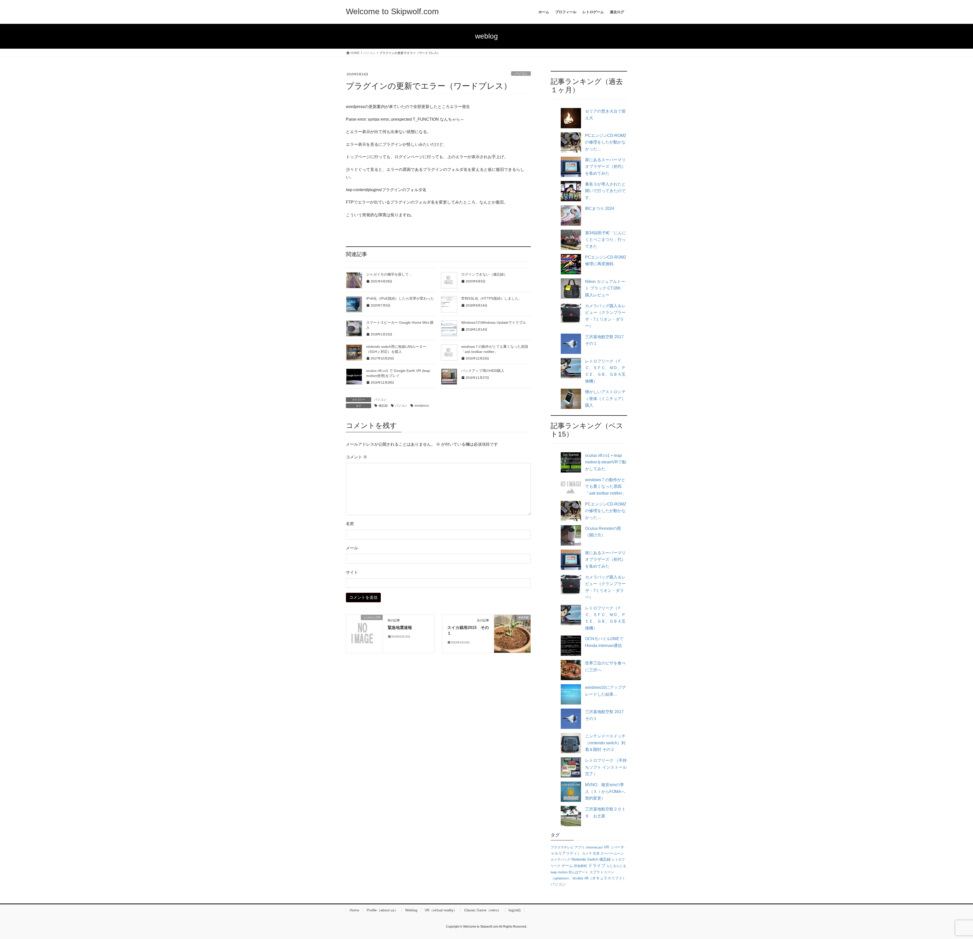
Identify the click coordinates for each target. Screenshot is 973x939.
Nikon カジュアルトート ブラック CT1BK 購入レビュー (605, 288)
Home (354, 910)
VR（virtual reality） (441, 910)
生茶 (596, 853)
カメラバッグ (560, 859)
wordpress (422, 405)
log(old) (515, 910)
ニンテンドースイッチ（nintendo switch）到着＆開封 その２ (605, 743)
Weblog (411, 910)
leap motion (559, 872)
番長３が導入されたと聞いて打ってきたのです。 (605, 191)
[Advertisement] (438, 230)
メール (352, 548)
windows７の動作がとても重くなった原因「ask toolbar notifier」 (605, 486)
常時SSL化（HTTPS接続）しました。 (491, 298)
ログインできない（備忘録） (484, 274)
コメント (356, 457)
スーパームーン (612, 853)
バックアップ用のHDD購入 (482, 371)
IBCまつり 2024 (599, 208)
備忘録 (383, 405)
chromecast (594, 847)
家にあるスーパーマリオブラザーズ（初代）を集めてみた (605, 166)
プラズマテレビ (562, 847)
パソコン (521, 74)
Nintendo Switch (584, 859)
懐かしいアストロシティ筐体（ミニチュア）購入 (605, 398)
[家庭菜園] (512, 633)
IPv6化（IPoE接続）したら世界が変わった (400, 298)
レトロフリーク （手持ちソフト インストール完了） (606, 767)
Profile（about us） (382, 910)
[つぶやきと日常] (364, 633)
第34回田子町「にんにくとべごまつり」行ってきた (605, 239)
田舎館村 (580, 866)
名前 (350, 523)
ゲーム (567, 866)
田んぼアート (578, 872)
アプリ (580, 847)
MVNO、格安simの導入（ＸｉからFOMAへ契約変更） (605, 791)
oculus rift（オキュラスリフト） (599, 878)
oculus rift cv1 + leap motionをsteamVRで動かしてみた (605, 462)
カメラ (587, 853)
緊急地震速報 (400, 627)
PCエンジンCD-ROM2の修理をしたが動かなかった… (605, 142)
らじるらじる (616, 866)
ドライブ (596, 865)
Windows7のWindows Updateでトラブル (493, 322)
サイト (352, 572)
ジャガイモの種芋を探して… (389, 274)
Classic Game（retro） (482, 910)
